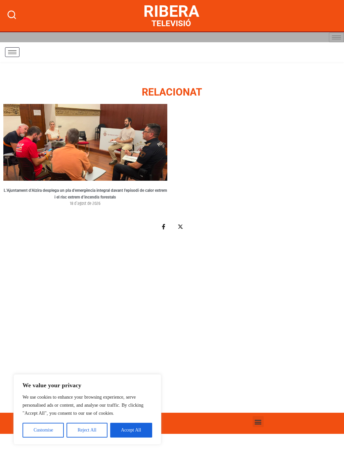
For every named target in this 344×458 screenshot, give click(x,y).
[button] (258, 421)
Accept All (131, 430)
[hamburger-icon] (336, 37)
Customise (43, 430)
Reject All (87, 430)
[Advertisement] (172, 325)
